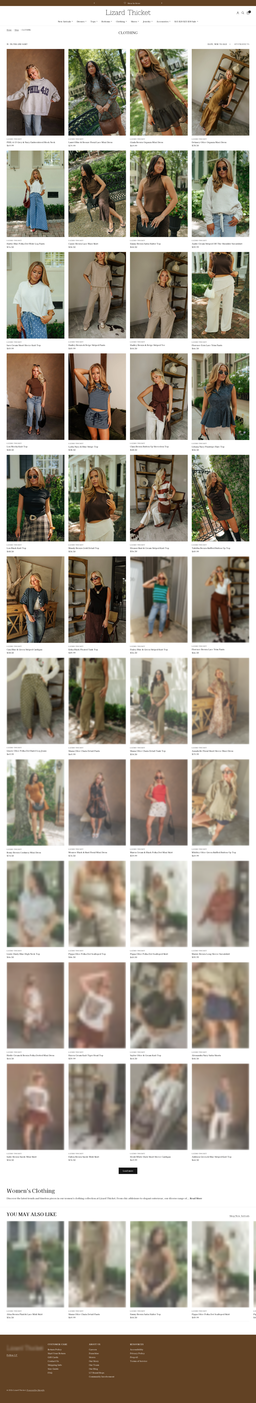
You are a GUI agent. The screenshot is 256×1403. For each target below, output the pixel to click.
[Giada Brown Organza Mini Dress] (159, 92)
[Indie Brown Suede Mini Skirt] (35, 1106)
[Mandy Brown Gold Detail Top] (97, 498)
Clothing (120, 21)
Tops (92, 21)
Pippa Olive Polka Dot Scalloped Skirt (149, 953)
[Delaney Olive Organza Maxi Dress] (220, 92)
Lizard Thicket (14, 139)
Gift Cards (53, 1357)
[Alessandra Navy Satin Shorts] (220, 1005)
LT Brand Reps (96, 1372)
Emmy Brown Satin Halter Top (145, 243)
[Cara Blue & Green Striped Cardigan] (35, 599)
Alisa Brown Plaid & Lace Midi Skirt (25, 1314)
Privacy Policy (137, 1353)
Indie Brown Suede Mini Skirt (22, 1156)
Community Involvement (101, 1376)
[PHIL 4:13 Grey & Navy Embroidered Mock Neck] (35, 92)
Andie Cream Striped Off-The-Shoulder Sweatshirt (217, 243)
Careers (93, 1349)
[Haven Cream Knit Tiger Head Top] (97, 1005)
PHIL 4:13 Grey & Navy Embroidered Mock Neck (31, 142)
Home (9, 30)
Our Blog (93, 1368)
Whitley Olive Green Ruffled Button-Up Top (214, 852)
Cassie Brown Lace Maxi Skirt (83, 243)
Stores (92, 1357)
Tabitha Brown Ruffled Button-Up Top (211, 548)
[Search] (242, 13)
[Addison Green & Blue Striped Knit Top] (220, 1106)
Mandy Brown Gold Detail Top (83, 548)
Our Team (94, 1364)
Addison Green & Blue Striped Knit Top (211, 1156)
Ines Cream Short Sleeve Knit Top (24, 345)
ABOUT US (95, 1344)
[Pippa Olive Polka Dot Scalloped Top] (97, 904)
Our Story (94, 1361)
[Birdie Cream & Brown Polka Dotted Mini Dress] (35, 1005)
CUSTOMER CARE (57, 1344)
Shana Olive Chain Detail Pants (84, 750)
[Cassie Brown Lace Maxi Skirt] (97, 194)
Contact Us (53, 1361)
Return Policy (55, 1349)
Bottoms (105, 21)
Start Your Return (56, 1353)
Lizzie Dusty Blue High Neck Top (23, 953)
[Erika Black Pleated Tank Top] (97, 599)
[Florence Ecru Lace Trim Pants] (220, 295)
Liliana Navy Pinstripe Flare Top (208, 446)
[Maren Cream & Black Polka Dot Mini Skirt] (159, 802)
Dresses (80, 21)
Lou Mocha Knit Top (17, 446)
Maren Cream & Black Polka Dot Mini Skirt (151, 852)
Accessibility (136, 1349)
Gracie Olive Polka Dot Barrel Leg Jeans (26, 750)
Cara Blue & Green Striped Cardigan (24, 649)
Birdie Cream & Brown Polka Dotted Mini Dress (30, 1055)
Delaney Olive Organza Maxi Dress (209, 142)
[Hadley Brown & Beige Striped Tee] (159, 295)
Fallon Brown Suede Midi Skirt (83, 1156)
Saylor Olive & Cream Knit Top (145, 1055)
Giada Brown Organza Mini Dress (146, 142)
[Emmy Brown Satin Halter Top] (159, 194)
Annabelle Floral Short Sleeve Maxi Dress (212, 750)
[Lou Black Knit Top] (35, 498)
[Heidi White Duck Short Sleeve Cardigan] (159, 1106)
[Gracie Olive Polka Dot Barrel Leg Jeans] (35, 701)
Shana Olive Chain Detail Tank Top (148, 750)
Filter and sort (18, 44)
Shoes (134, 21)
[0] (247, 13)
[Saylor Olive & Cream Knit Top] (159, 1005)
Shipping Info (55, 1364)
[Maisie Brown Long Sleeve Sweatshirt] (220, 904)
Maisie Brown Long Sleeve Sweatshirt (211, 953)
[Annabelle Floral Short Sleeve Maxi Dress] (220, 701)
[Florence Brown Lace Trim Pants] (220, 599)
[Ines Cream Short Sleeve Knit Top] (35, 295)
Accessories (162, 21)
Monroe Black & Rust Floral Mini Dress (87, 852)
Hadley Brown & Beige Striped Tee (147, 345)
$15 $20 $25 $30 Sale (185, 21)
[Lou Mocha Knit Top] (35, 396)
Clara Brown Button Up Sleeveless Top (149, 446)
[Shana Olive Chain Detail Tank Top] (159, 701)
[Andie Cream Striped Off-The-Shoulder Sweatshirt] (220, 194)
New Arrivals (64, 21)
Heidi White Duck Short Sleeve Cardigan (150, 1156)
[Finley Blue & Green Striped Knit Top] (159, 599)
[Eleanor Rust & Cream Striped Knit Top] (159, 498)
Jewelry (147, 21)
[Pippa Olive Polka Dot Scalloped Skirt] (159, 904)
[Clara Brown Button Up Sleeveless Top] (159, 396)
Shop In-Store (130, 3)
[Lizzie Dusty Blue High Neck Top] (35, 904)
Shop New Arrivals (239, 1216)
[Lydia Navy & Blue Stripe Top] (97, 396)
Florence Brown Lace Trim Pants (208, 649)
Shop (17, 30)
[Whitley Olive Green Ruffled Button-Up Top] (220, 802)
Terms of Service (138, 1361)
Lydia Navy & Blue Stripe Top (83, 446)
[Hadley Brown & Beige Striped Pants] (97, 295)
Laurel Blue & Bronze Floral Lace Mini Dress (90, 142)
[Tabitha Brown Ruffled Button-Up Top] (220, 498)
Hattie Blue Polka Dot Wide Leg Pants (26, 243)
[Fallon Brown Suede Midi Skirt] (97, 1106)
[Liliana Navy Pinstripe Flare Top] (220, 396)
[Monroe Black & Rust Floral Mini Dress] (97, 802)
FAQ (50, 1372)
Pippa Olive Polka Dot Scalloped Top (87, 953)
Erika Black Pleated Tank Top (83, 649)
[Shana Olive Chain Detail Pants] (97, 701)
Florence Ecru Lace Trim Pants (207, 345)
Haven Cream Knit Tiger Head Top (85, 1055)
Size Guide (53, 1368)
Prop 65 (134, 1357)
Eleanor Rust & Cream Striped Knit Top (149, 548)
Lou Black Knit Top (16, 548)
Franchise (94, 1353)
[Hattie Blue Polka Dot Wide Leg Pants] (35, 194)
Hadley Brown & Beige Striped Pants (86, 345)
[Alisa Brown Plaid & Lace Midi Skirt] (35, 1264)
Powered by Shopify (36, 1390)
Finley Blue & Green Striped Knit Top (149, 649)
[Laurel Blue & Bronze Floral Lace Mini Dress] (97, 92)
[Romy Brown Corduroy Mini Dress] (35, 802)
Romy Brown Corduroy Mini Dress (24, 852)
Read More (196, 1198)
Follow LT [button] (12, 1355)
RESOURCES (137, 1344)
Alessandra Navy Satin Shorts (206, 1055)
